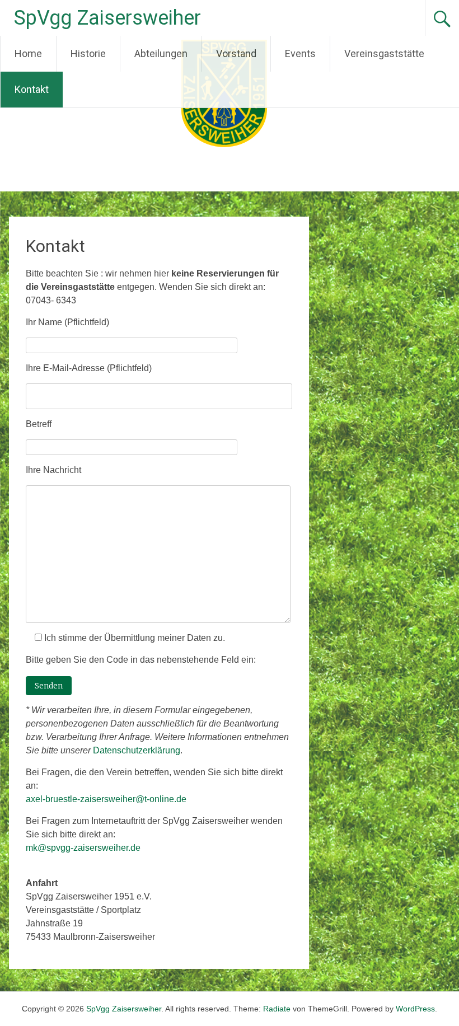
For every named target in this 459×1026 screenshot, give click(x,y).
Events (300, 53)
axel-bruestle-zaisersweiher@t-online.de (106, 799)
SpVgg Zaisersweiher (107, 18)
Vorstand (236, 53)
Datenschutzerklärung (136, 750)
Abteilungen (161, 53)
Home (28, 53)
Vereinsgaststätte (384, 53)
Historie (88, 53)
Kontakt (32, 89)
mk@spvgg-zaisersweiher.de (83, 847)
